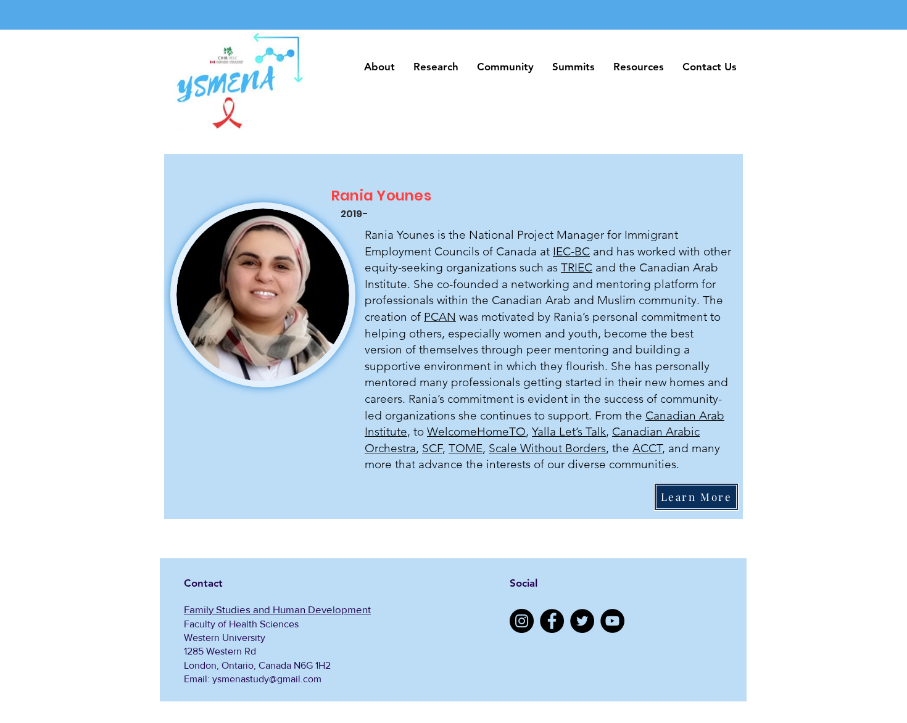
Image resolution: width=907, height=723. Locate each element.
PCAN (440, 317)
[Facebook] (552, 621)
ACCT (647, 448)
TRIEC (576, 267)
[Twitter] (582, 621)
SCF (432, 448)
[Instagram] (522, 621)
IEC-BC (571, 251)
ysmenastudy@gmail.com (266, 679)
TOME (465, 448)
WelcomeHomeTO (476, 431)
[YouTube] (612, 621)
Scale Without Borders (547, 448)
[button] (379, 67)
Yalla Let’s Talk (569, 431)
